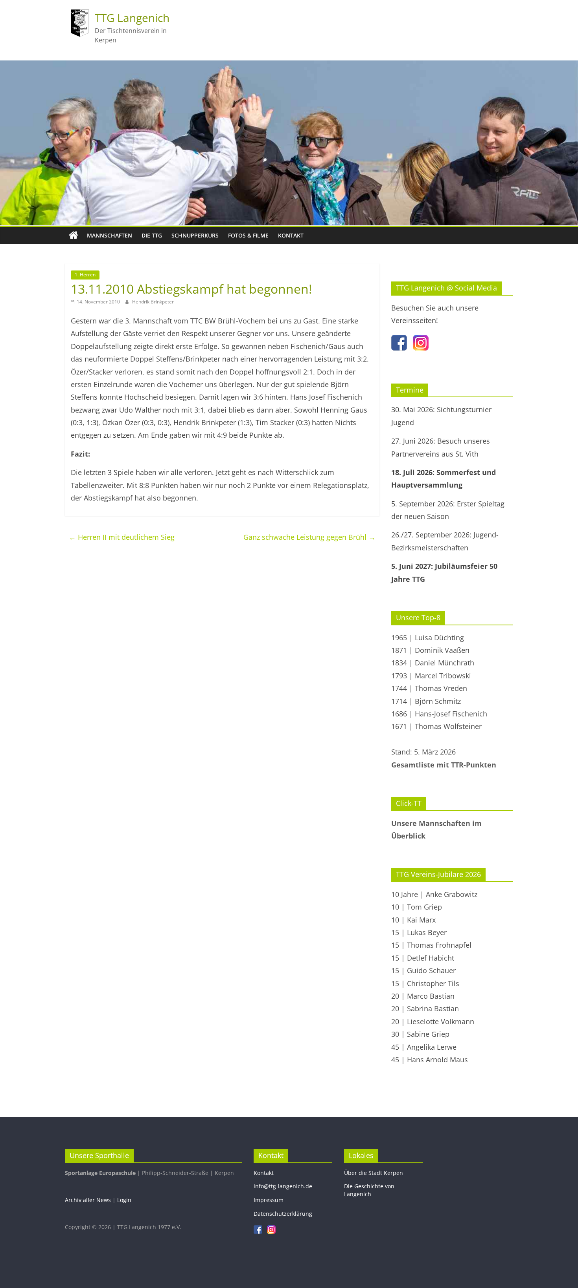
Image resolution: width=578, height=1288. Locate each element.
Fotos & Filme (248, 235)
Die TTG (152, 235)
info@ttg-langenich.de (283, 1186)
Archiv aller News (88, 1200)
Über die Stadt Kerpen (373, 1173)
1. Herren (85, 274)
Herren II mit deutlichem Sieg (122, 537)
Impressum (268, 1200)
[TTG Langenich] (73, 235)
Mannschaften (109, 235)
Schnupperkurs (195, 235)
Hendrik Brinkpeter (153, 301)
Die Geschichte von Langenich (369, 1190)
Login (124, 1200)
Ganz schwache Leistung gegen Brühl (309, 537)
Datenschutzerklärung (283, 1213)
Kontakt (291, 235)
